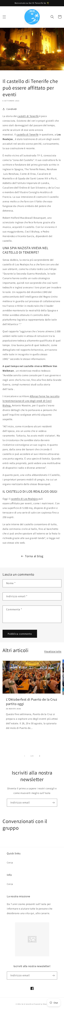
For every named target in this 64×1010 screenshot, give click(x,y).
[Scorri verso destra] (39, 756)
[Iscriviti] (53, 803)
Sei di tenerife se (28, 1004)
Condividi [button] (11, 109)
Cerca (10, 862)
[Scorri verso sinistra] (24, 756)
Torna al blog (34, 556)
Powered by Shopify (41, 1004)
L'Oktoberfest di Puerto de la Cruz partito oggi (31, 701)
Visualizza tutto (52, 651)
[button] (4, 17)
